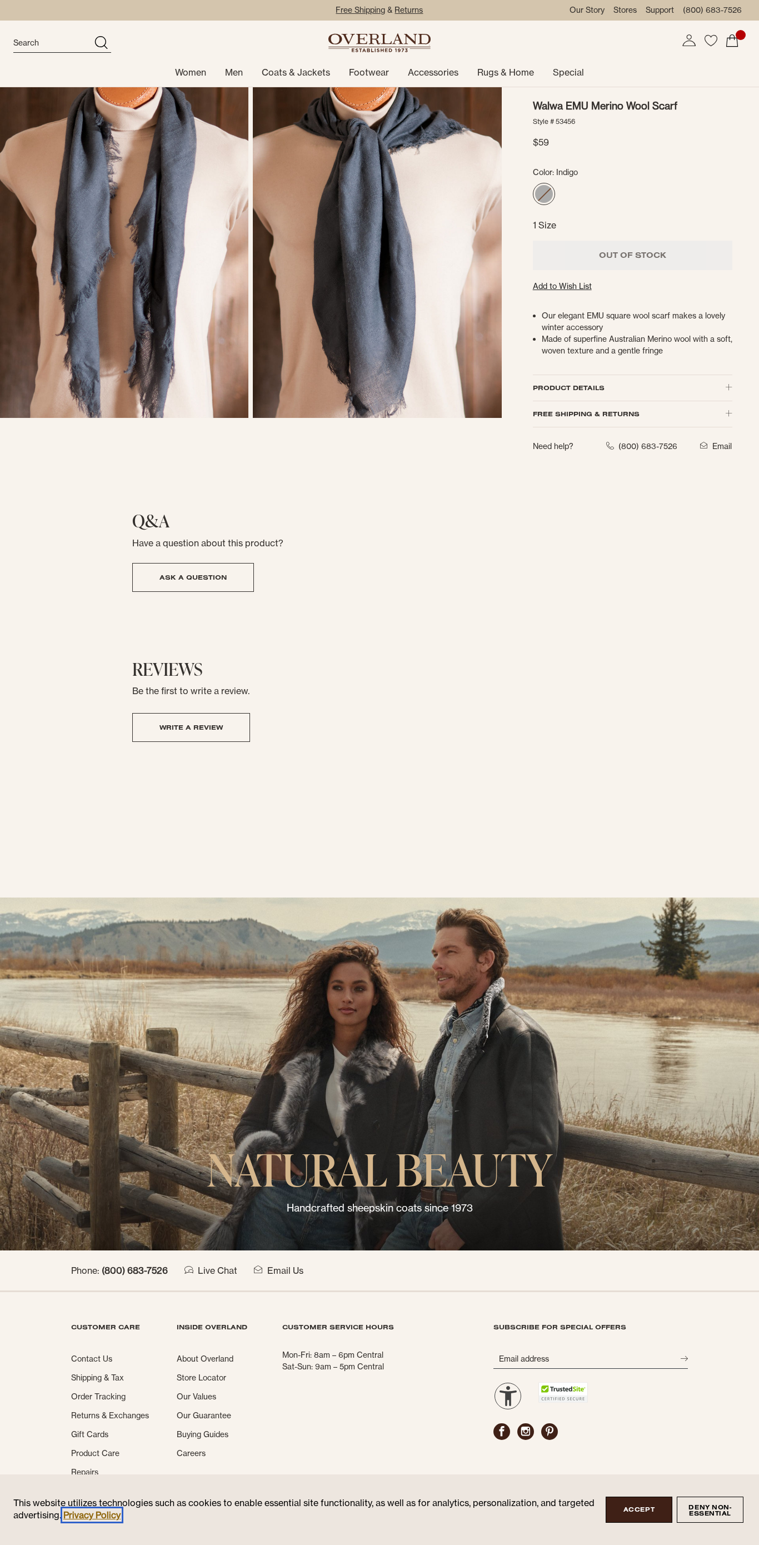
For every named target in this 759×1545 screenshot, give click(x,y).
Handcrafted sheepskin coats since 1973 (380, 1208)
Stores (625, 10)
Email (722, 446)
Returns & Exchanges (110, 1416)
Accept (639, 1509)
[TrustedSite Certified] (563, 1392)
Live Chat (217, 1270)
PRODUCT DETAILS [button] (569, 387)
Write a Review (191, 727)
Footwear (369, 72)
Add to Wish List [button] (562, 286)
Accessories (433, 72)
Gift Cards (89, 1434)
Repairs (84, 1472)
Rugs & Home (505, 72)
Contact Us (91, 1359)
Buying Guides (202, 1434)
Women (190, 72)
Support (660, 10)
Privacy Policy (92, 1515)
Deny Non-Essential (709, 1510)
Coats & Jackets (296, 72)
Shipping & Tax (97, 1378)
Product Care (95, 1453)
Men (234, 72)
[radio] (544, 194)
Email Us (285, 1270)
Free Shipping (360, 10)
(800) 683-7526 (712, 10)
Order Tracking (98, 1397)
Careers (191, 1453)
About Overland (205, 1359)
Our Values (196, 1397)
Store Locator (201, 1378)
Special (568, 72)
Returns (409, 10)
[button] (689, 40)
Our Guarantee (204, 1416)
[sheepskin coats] (379, 1073)
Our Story (587, 10)
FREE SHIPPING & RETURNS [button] (586, 414)
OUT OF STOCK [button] (632, 255)
